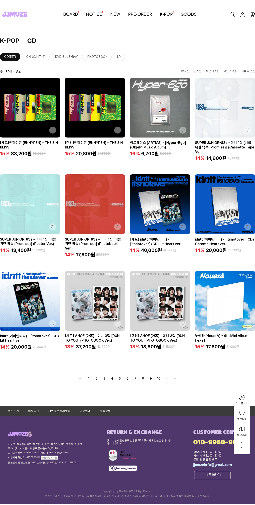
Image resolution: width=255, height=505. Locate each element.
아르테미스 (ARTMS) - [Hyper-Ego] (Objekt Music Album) (158, 144)
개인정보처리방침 (59, 411)
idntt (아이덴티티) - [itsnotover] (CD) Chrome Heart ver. (224, 241)
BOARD (70, 14)
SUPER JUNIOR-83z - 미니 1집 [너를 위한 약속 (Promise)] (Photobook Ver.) (93, 243)
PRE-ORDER (140, 14)
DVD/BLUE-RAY (66, 57)
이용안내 (85, 411)
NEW (115, 14)
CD (31, 40)
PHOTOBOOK (97, 57)
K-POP (166, 14)
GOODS (189, 14)
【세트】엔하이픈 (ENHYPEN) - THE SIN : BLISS (29, 144)
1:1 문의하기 (212, 475)
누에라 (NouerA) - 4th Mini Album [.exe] (221, 338)
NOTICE (94, 14)
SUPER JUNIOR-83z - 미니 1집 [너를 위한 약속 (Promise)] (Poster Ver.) (28, 241)
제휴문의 (105, 411)
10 (158, 378)
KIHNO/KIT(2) (35, 57)
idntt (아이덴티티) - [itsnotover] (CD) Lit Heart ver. (29, 338)
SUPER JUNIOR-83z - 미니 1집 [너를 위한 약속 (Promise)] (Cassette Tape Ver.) (224, 147)
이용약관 (33, 411)
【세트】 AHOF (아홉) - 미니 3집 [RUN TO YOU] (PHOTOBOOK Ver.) (92, 338)
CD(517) (10, 57)
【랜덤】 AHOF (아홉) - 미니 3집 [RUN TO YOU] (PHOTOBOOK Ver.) (157, 338)
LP (119, 57)
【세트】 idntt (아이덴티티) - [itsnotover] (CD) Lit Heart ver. (155, 241)
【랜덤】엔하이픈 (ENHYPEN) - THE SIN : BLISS (94, 144)
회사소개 (13, 411)
